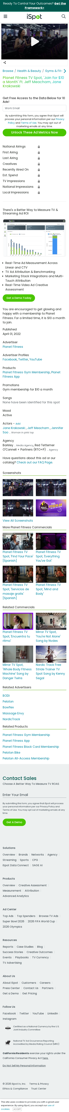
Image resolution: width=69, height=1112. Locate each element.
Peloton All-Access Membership (26, 758)
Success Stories (13, 952)
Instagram (9, 1019)
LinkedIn (52, 1013)
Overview (9, 855)
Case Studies (25, 947)
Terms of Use (29, 122)
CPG (35, 860)
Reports (8, 947)
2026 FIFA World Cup (41, 921)
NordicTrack (11, 719)
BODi (6, 696)
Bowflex (8, 707)
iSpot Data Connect (16, 865)
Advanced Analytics (16, 896)
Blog (40, 947)
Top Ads (8, 916)
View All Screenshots (18, 521)
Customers (29, 983)
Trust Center (38, 1088)
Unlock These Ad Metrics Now (34, 132)
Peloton (8, 702)
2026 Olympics (12, 927)
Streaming (9, 860)
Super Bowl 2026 (13, 921)
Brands (23, 855)
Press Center (11, 988)
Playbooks (22, 957)
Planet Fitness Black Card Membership (31, 747)
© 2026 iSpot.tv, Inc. (14, 1083)
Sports (24, 860)
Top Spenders (26, 916)
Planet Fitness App (16, 741)
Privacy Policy (47, 806)
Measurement (12, 891)
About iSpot (10, 983)
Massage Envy (13, 713)
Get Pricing (29, 993)
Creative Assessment (33, 885)
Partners (47, 988)
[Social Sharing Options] (4, 62)
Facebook (10, 359)
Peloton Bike (11, 753)
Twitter (23, 359)
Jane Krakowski (14, 428)
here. (45, 1058)
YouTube (35, 359)
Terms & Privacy (39, 1083)
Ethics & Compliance (15, 1088)
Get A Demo (14, 822)
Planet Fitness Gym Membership (26, 372)
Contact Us (30, 988)
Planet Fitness (13, 347)
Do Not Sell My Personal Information (24, 1065)
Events (7, 957)
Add (18, 423)
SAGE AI (37, 865)
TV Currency (40, 957)
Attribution (32, 891)
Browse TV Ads (48, 916)
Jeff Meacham (38, 428)
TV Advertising (12, 963)
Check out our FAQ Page (34, 462)
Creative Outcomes (40, 952)
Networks (37, 855)
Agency (52, 855)
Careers (45, 983)
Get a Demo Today (18, 298)
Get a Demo (11, 993)
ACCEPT (17, 1109)
